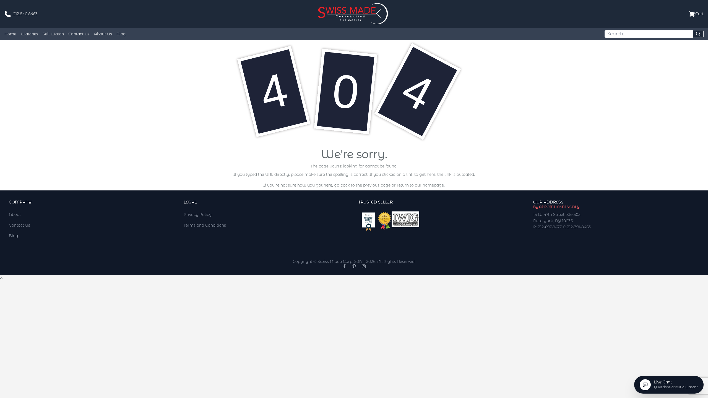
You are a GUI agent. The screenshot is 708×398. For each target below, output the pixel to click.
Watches (29, 34)
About (15, 214)
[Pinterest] (354, 266)
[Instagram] (364, 266)
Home (10, 34)
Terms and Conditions (205, 225)
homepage (433, 185)
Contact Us (79, 34)
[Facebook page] (344, 266)
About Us (103, 34)
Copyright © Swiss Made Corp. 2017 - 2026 (334, 261)
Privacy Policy (198, 214)
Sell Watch (53, 34)
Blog (121, 34)
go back (342, 185)
